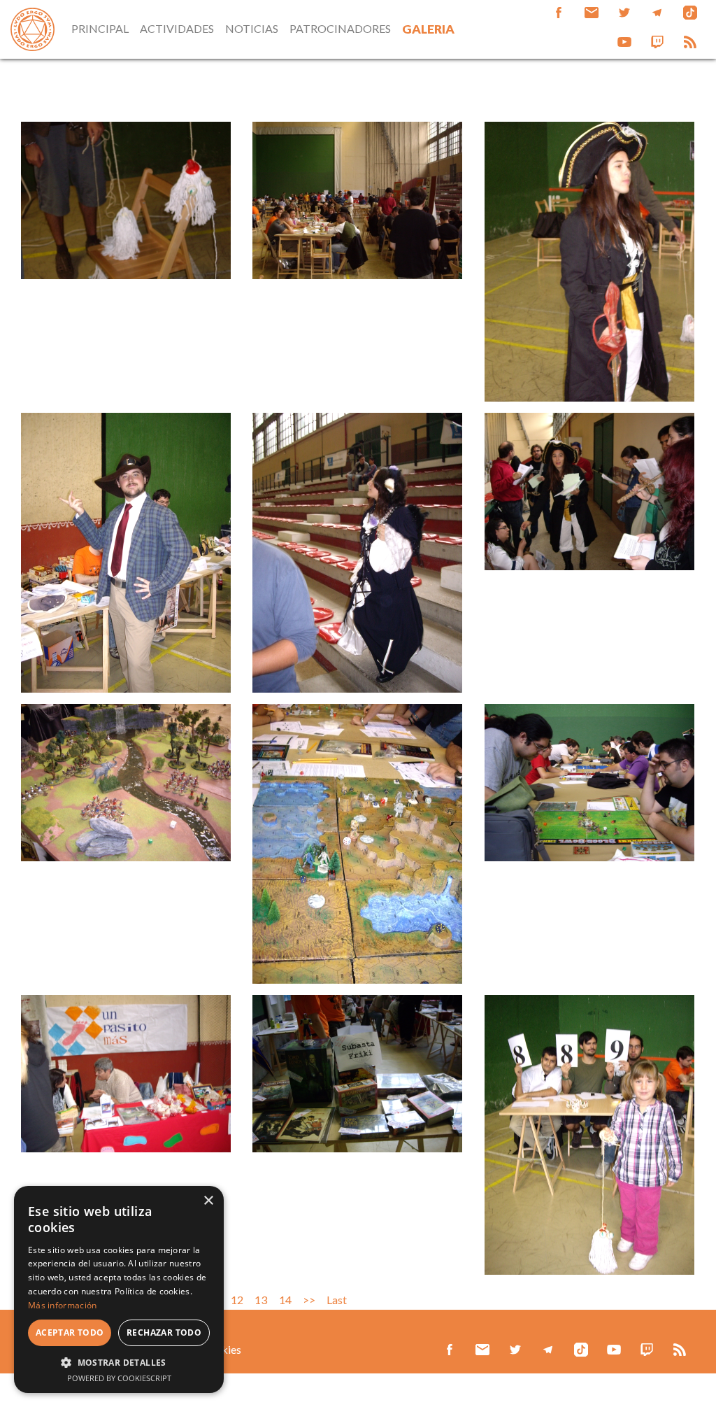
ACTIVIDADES (177, 28)
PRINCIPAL (100, 28)
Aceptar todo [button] (70, 1332)
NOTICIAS (251, 28)
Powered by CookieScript (119, 1378)
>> (309, 1299)
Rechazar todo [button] (164, 1332)
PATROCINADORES (340, 28)
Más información (62, 1305)
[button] (119, 1362)
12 (237, 1299)
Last (337, 1299)
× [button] (208, 1201)
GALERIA (428, 29)
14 (285, 1299)
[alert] (119, 1289)
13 (261, 1299)
